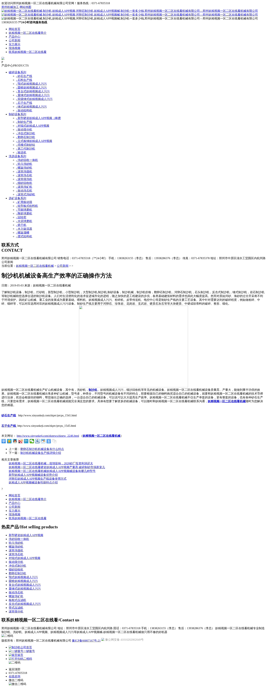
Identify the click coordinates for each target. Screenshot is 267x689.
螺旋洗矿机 (16, 596)
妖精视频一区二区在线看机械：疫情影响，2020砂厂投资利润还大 (51, 463)
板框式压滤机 (17, 600)
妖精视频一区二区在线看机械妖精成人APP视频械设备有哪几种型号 (52, 471)
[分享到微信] (32, 441)
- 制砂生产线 (24, 121)
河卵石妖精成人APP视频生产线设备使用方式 (37, 478)
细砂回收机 (16, 569)
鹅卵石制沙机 (17, 573)
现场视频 (14, 48)
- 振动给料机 (24, 110)
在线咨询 (14, 676)
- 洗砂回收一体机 (27, 160)
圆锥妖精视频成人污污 (23, 580)
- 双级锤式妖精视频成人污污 (34, 99)
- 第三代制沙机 (25, 148)
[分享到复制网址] (54, 441)
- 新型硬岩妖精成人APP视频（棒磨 (38, 118)
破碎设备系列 (17, 72)
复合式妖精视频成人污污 (25, 584)
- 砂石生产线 (24, 76)
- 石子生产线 (24, 102)
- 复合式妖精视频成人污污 (33, 91)
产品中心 (14, 36)
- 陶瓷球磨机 (24, 213)
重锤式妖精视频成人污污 (25, 588)
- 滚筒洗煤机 (24, 171)
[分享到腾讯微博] (26, 441)
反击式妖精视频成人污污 (25, 603)
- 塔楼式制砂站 (25, 144)
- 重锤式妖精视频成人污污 (33, 95)
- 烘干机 (21, 224)
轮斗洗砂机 (16, 542)
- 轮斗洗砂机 (24, 163)
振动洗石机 (16, 592)
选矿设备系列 (17, 198)
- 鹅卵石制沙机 (25, 137)
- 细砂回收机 (24, 182)
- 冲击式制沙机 (25, 133)
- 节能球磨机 (24, 209)
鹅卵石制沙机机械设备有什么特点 (42, 449)
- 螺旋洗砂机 (24, 167)
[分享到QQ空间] (9, 441)
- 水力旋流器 (24, 228)
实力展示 (14, 44)
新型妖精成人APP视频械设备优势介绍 (33, 474)
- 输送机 (21, 152)
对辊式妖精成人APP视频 (24, 558)
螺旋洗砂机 (16, 546)
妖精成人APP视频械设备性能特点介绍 (33, 482)
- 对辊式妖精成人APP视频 (32, 125)
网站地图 (25, 7)
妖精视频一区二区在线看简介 (27, 32)
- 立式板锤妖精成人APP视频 (34, 140)
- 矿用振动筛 (24, 202)
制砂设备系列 (17, 114)
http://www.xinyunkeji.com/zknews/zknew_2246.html (48, 435)
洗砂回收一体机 (19, 539)
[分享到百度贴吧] (37, 441)
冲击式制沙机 (17, 565)
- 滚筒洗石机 (24, 175)
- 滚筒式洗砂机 (25, 194)
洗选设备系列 (17, 156)
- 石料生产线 (24, 79)
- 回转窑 (21, 217)
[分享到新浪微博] (20, 441)
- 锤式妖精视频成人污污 (31, 106)
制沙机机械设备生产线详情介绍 (40, 452)
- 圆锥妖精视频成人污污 (31, 87)
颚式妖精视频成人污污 (23, 577)
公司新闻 (14, 40)
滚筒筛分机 (16, 611)
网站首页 (14, 29)
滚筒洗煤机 (16, 550)
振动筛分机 (16, 561)
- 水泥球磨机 (24, 221)
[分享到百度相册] (43, 441)
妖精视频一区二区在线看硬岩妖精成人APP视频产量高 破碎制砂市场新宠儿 (57, 467)
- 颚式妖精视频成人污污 (31, 83)
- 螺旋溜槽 (22, 232)
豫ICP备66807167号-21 (86, 640)
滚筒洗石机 (16, 554)
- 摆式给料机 (24, 236)
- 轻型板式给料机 (27, 205)
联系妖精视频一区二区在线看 (27, 51)
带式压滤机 (16, 607)
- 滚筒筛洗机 (24, 179)
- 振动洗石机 (24, 190)
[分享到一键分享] (48, 441)
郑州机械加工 (10, 7)
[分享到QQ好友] (15, 441)
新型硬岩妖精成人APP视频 (26, 535)
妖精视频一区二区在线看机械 (35, 265)
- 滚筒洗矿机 (24, 186)
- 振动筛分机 (24, 129)
